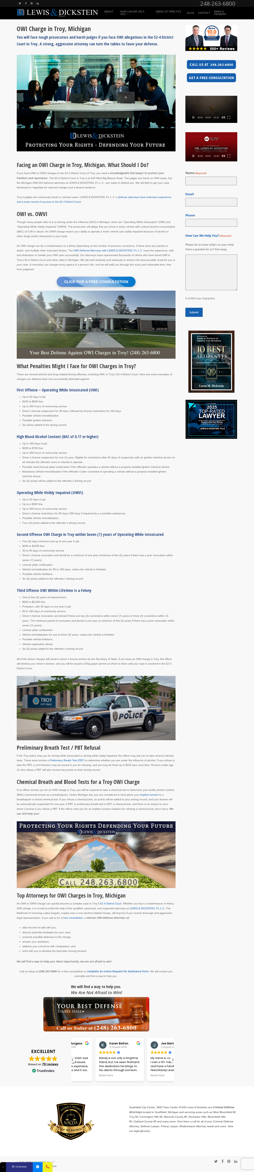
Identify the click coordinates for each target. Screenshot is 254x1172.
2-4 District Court (111, 903)
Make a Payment (220, 12)
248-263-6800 (217, 3)
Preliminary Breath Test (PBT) (67, 760)
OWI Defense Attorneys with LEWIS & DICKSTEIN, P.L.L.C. (108, 250)
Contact (204, 13)
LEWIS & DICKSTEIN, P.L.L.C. (147, 908)
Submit (194, 312)
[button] (172, 1060)
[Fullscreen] (228, 117)
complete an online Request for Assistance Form (118, 971)
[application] (211, 109)
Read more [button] (83, 1075)
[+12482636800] (47, 1167)
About (108, 11)
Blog (190, 13)
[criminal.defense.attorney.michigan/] (38, 1167)
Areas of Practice (168, 11)
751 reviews (50, 1064)
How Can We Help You (132, 12)
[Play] (193, 117)
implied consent (149, 794)
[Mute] (223, 117)
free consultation (73, 917)
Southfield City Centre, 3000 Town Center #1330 (157, 1107)
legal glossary (142, 1130)
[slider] (208, 117)
